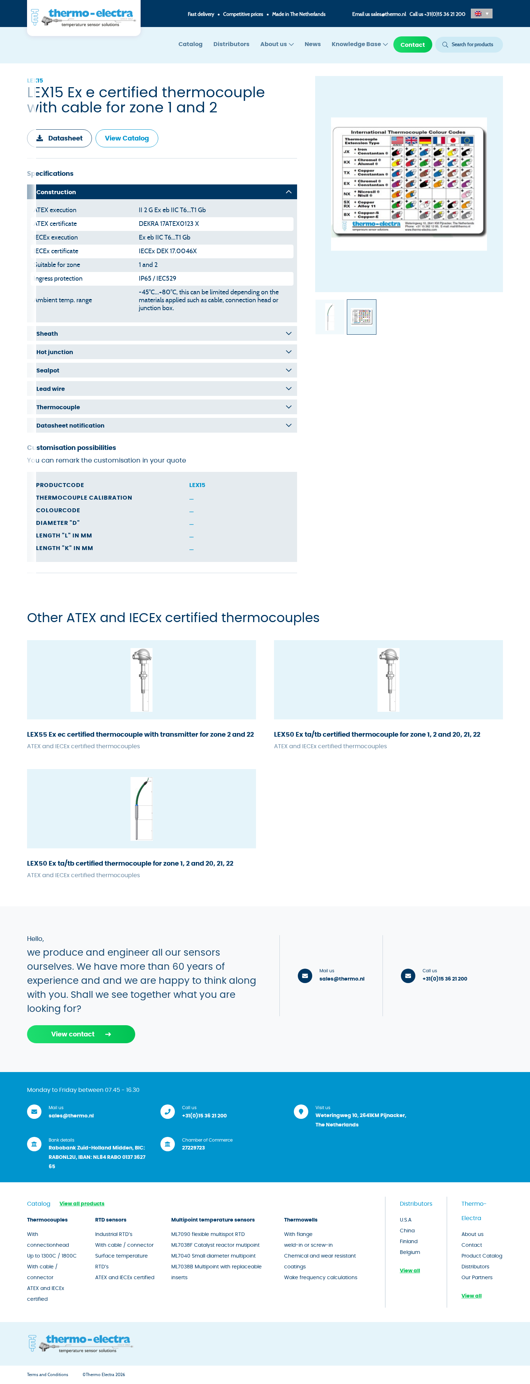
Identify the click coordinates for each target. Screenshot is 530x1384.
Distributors (231, 44)
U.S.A (405, 1220)
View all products (82, 1203)
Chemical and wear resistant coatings (320, 1261)
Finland (409, 1241)
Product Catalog (481, 1256)
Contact (413, 45)
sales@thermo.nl (388, 14)
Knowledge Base (356, 44)
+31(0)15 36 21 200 (444, 14)
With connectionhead (48, 1240)
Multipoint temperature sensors (213, 1220)
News (313, 44)
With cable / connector (42, 1272)
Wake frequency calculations (320, 1277)
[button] (482, 13)
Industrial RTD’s (113, 1234)
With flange (298, 1234)
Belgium (410, 1252)
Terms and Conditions (47, 1374)
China (407, 1230)
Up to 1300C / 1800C (52, 1256)
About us (273, 44)
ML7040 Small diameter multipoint (213, 1256)
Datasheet (65, 138)
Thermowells (301, 1220)
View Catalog (127, 138)
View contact (72, 1034)
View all (410, 1270)
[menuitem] (190, 44)
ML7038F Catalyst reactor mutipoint (215, 1245)
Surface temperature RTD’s (121, 1261)
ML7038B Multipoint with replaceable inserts (216, 1272)
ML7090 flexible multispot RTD (208, 1234)
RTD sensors (111, 1220)
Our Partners (477, 1277)
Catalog (190, 44)
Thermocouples (47, 1220)
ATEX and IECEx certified (45, 1294)
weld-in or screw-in (308, 1245)
